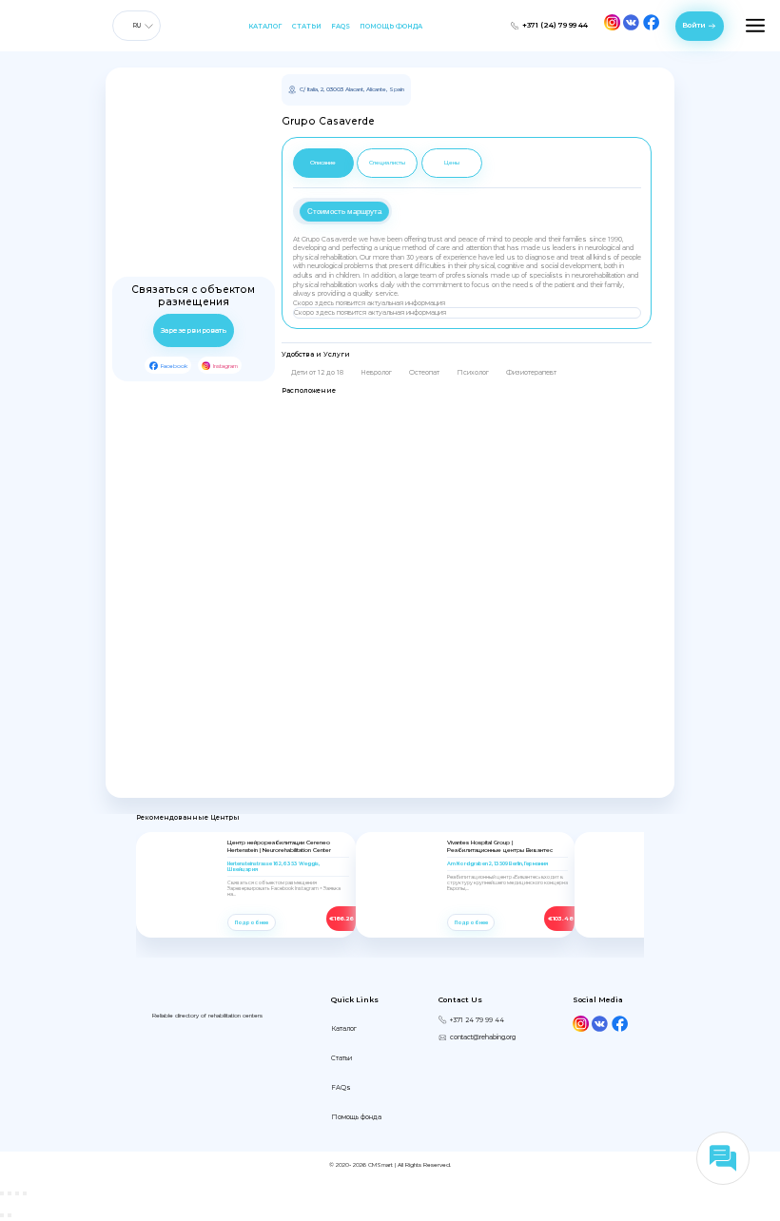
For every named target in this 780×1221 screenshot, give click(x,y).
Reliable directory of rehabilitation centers (207, 1015)
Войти (694, 25)
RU (136, 25)
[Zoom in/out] (25, 1193)
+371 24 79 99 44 (477, 1019)
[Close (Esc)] (2, 1193)
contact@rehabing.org (483, 1037)
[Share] (9, 1193)
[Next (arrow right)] (9, 1215)
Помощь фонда (391, 26)
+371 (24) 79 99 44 (555, 25)
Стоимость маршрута (344, 211)
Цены (451, 162)
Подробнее (251, 922)
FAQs (340, 26)
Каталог (265, 26)
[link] (180, 916)
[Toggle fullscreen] (17, 1193)
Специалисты (387, 162)
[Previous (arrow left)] (2, 1215)
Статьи (307, 26)
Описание (323, 162)
